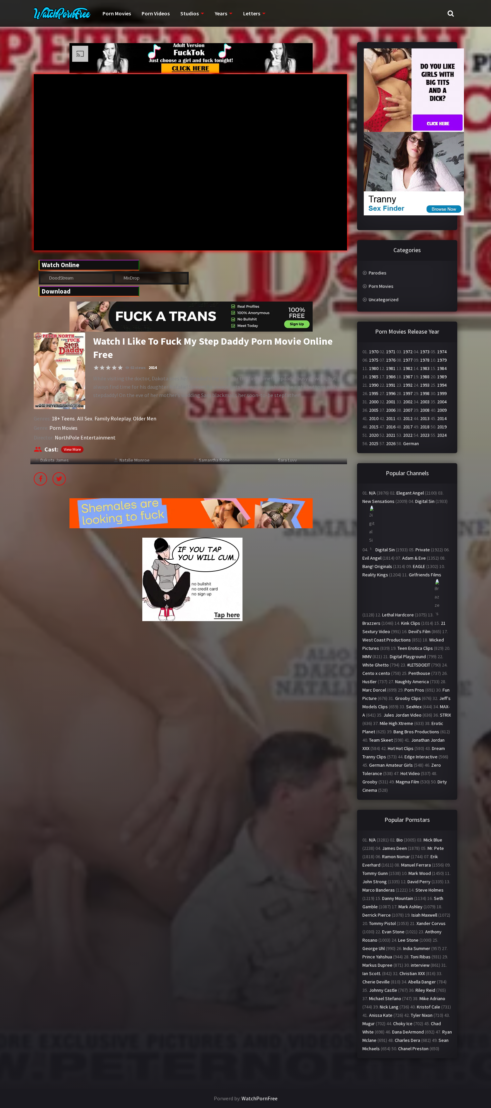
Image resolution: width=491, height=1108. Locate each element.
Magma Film (407, 782)
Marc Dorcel (374, 690)
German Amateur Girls (391, 765)
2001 (390, 402)
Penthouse (419, 673)
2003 (425, 402)
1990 (373, 385)
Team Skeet (381, 740)
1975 (373, 360)
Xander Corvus (431, 923)
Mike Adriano (432, 998)
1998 (425, 393)
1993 (425, 385)
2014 (153, 367)
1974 (442, 352)
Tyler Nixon (422, 1015)
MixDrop (131, 278)
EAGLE (419, 566)
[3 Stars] (108, 368)
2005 (373, 410)
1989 (442, 377)
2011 (390, 418)
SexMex (414, 707)
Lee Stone (408, 940)
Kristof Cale (428, 1007)
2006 (390, 410)
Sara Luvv (287, 460)
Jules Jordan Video (402, 715)
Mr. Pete (436, 848)
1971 (390, 352)
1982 (408, 368)
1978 (425, 360)
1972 (408, 352)
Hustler (369, 682)
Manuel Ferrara (416, 865)
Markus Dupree (377, 965)
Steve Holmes (430, 890)
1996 (390, 393)
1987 (408, 377)
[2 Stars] (102, 368)
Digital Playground (408, 657)
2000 (373, 402)
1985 (373, 377)
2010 (373, 418)
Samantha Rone (214, 460)
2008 (425, 410)
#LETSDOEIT (418, 665)
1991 (390, 385)
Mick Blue (433, 840)
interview (420, 965)
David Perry (419, 882)
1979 (442, 360)
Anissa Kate (380, 1015)
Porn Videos (156, 13)
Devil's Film (419, 631)
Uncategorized (383, 300)
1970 (373, 352)
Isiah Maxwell (424, 915)
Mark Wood (419, 873)
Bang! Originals (377, 566)
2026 (390, 443)
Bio (399, 840)
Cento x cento (376, 673)
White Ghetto (375, 665)
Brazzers (371, 623)
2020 (373, 435)
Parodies (377, 273)
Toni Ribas (421, 957)
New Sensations (378, 501)
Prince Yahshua (377, 957)
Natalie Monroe (135, 460)
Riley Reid (425, 990)
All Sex (84, 418)
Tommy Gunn (375, 873)
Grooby (369, 782)
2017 (408, 427)
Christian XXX (412, 973)
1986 (390, 377)
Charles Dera (407, 1040)
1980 (373, 368)
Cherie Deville (376, 982)
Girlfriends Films (425, 575)
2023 (425, 435)
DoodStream (60, 278)
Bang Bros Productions (416, 732)
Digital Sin (425, 501)
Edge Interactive (421, 757)
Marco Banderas (378, 890)
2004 (442, 402)
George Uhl (373, 948)
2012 (408, 418)
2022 (408, 435)
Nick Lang (389, 1007)
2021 (390, 435)
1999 (442, 393)
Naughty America (412, 682)
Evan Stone (393, 932)
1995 (373, 393)
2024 (442, 435)
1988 (425, 377)
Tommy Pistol (382, 923)
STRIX (445, 715)
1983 (425, 368)
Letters (251, 13)
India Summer (416, 948)
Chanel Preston (413, 1049)
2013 (425, 418)
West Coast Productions (386, 640)
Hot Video (410, 773)
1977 (408, 360)
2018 (425, 427)
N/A (372, 493)
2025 (373, 443)
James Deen (394, 848)
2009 (442, 410)
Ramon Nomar (396, 857)
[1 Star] (96, 368)
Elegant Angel (410, 493)
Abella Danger (422, 982)
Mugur (368, 1024)
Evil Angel (371, 558)
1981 (390, 368)
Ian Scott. (371, 973)
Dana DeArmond (408, 1032)
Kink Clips (410, 623)
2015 (373, 427)
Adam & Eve (414, 558)
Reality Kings (375, 575)
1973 (425, 352)
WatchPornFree (259, 1098)
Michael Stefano (385, 998)
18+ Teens (63, 418)
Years (221, 13)
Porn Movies (117, 13)
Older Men (144, 418)
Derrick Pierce (376, 915)
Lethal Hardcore (398, 615)
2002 (408, 402)
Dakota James (54, 460)
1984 (442, 368)
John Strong (374, 882)
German (411, 443)
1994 (442, 385)
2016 (390, 427)
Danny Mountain (397, 898)
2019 (442, 427)
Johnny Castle (383, 990)
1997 (408, 393)
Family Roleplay (113, 418)
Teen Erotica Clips (415, 648)
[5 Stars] (120, 368)
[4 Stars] (114, 368)
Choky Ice (403, 1024)
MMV (366, 657)
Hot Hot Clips (401, 748)
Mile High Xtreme (396, 723)
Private (423, 550)
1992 (408, 385)
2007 (408, 410)
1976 (390, 360)
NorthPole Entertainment (85, 437)
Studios (189, 13)
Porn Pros (414, 690)
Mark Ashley (410, 907)
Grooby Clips (408, 698)
